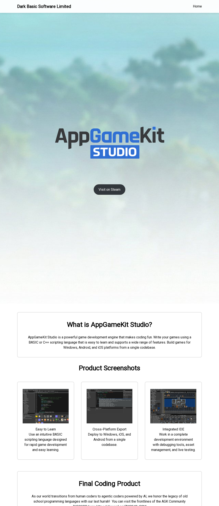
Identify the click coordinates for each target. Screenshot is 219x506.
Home (197, 6)
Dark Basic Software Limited (44, 6)
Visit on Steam (109, 190)
